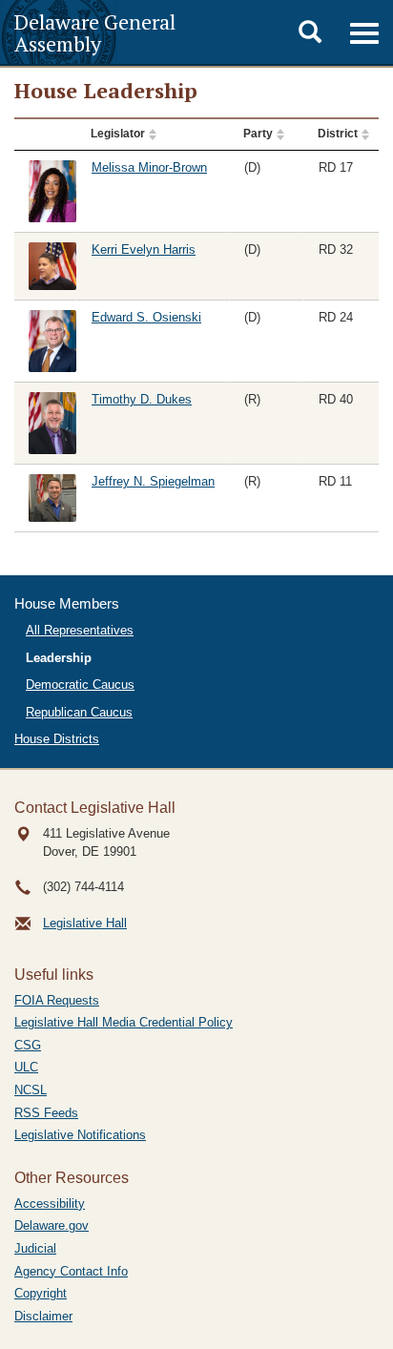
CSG (27, 1045)
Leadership (59, 658)
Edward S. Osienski (146, 317)
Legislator (118, 133)
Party (258, 133)
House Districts (56, 739)
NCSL (30, 1090)
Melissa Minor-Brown (149, 167)
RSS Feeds (46, 1113)
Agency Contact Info (71, 1271)
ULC (26, 1067)
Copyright (40, 1293)
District (338, 133)
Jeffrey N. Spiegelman (153, 481)
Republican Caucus (79, 712)
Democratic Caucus (80, 684)
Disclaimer (43, 1316)
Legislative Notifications (80, 1135)
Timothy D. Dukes (142, 399)
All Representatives (80, 630)
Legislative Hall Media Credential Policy (123, 1022)
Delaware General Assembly (95, 32)
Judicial (35, 1248)
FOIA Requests (56, 1000)
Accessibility (49, 1203)
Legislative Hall (85, 923)
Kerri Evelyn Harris (144, 249)
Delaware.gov (51, 1225)
